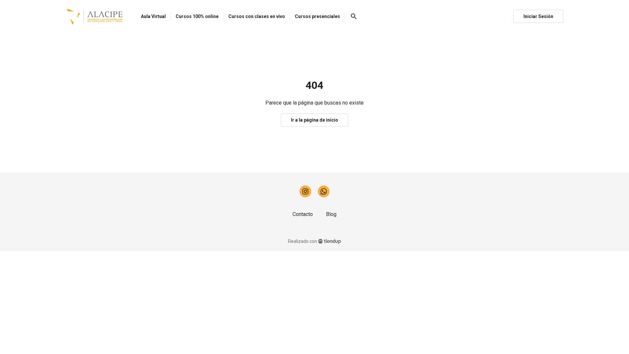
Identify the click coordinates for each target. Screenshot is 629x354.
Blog (331, 214)
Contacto (303, 214)
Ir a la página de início (314, 120)
